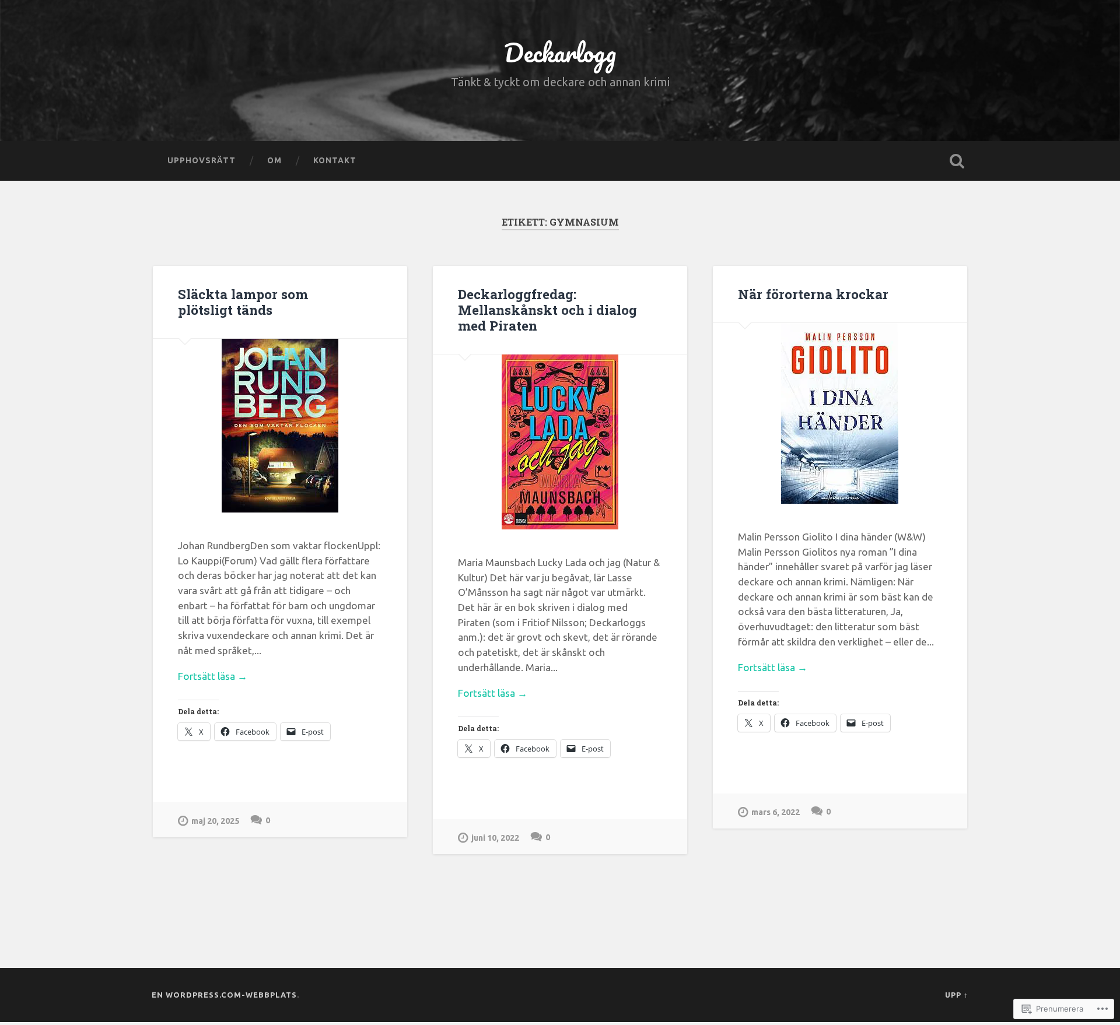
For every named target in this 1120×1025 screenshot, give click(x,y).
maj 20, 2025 (215, 821)
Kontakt (334, 160)
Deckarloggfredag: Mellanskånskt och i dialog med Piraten (547, 309)
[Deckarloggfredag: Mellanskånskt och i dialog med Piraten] (560, 441)
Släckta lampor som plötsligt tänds (243, 301)
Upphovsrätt (201, 160)
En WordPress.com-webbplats (224, 995)
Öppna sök (956, 161)
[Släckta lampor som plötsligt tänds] (280, 425)
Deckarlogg (560, 52)
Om (274, 160)
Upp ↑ (956, 995)
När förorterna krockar (813, 294)
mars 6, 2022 (775, 812)
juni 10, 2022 (495, 838)
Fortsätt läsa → (212, 676)
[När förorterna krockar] (840, 413)
